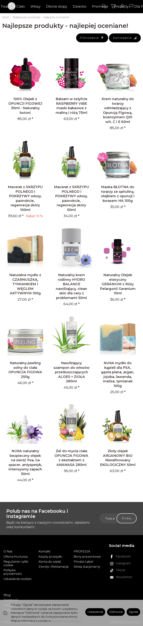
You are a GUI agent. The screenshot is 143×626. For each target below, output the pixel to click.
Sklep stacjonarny (87, 566)
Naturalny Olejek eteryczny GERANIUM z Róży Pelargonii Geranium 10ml (118, 284)
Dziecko (79, 6)
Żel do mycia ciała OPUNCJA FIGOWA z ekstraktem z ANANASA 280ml (71, 458)
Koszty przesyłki (50, 556)
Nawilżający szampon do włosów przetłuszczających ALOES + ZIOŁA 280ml (71, 372)
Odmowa (116, 612)
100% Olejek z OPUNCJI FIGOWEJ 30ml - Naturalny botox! (25, 106)
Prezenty (121, 6)
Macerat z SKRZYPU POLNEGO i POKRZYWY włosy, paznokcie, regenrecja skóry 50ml (71, 198)
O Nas (8, 551)
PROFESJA (82, 551)
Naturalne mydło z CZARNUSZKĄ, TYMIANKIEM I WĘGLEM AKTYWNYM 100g (25, 284)
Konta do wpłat (50, 561)
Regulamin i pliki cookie (16, 563)
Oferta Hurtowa (16, 556)
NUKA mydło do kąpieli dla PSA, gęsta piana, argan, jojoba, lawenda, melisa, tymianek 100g (117, 374)
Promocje (100, 6)
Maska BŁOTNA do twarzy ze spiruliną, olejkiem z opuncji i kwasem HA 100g (117, 194)
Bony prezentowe (87, 556)
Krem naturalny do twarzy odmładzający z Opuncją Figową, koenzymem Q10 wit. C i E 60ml (118, 110)
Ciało (20, 6)
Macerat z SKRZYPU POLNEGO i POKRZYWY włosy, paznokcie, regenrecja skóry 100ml (25, 198)
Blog (7, 595)
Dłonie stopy (56, 6)
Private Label (83, 561)
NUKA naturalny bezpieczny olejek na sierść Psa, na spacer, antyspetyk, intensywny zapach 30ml (25, 462)
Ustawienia (95, 612)
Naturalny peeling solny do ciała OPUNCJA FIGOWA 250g (25, 370)
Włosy (35, 6)
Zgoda (133, 612)
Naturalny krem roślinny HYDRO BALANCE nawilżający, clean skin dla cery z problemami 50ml (71, 286)
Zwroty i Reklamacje (54, 566)
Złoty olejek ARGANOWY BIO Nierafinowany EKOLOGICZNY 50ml (118, 458)
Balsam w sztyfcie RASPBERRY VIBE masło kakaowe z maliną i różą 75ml (71, 106)
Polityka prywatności (13, 571)
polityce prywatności (66, 620)
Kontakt (45, 551)
